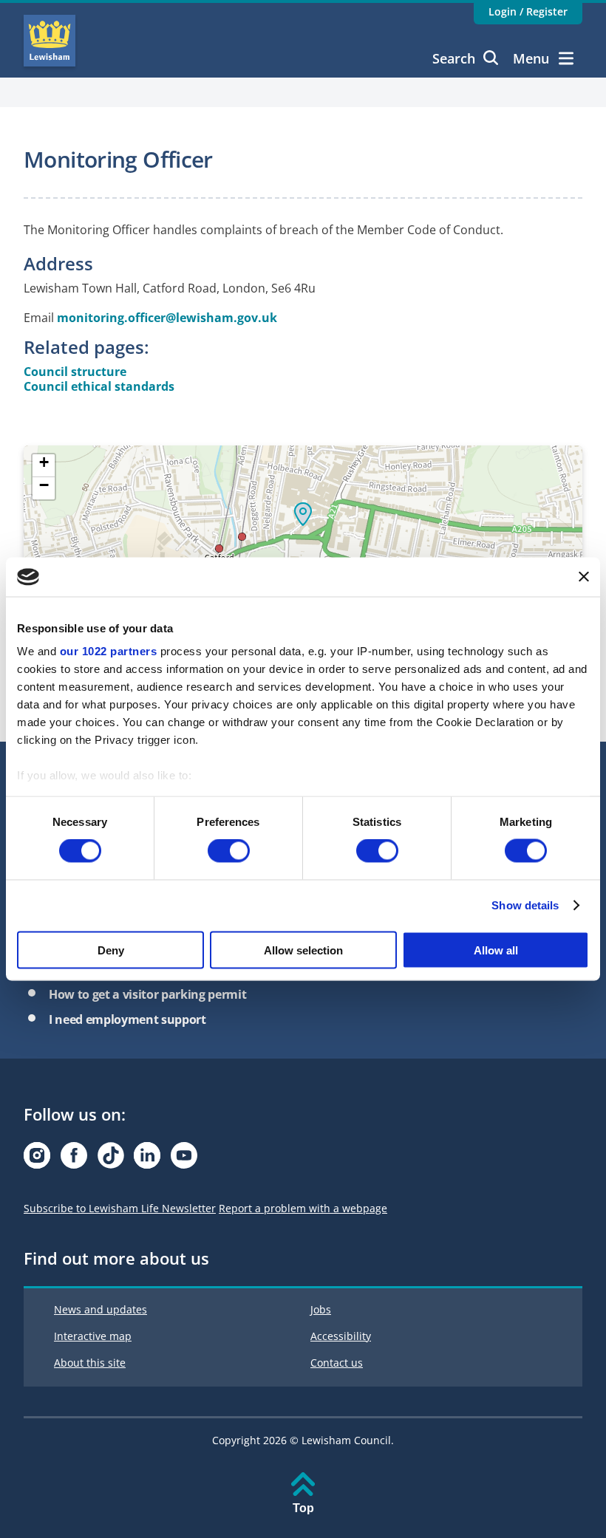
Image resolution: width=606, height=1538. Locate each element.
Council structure (75, 371)
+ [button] (44, 462)
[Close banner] (584, 577)
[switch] (229, 851)
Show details (525, 905)
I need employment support (127, 1019)
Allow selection (303, 949)
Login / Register (528, 11)
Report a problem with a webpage (303, 1208)
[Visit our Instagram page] (37, 1159)
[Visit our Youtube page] (184, 1159)
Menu (531, 58)
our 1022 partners (108, 651)
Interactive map (93, 1336)
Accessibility (340, 1336)
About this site (90, 1363)
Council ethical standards (99, 386)
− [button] (44, 485)
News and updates (100, 1309)
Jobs (320, 1309)
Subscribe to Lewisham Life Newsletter (120, 1208)
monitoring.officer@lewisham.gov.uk (167, 318)
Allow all (496, 949)
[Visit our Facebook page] (74, 1159)
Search (453, 58)
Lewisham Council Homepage (49, 40)
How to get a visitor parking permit (147, 994)
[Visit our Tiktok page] (111, 1159)
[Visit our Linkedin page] (147, 1159)
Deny (111, 949)
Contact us (336, 1363)
